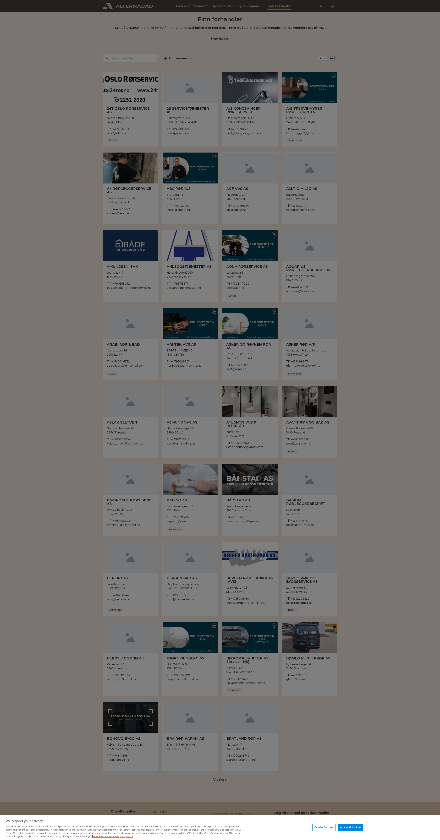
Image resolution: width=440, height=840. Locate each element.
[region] (220, 827)
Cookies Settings (323, 827)
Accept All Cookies (350, 827)
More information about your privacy (113, 836)
